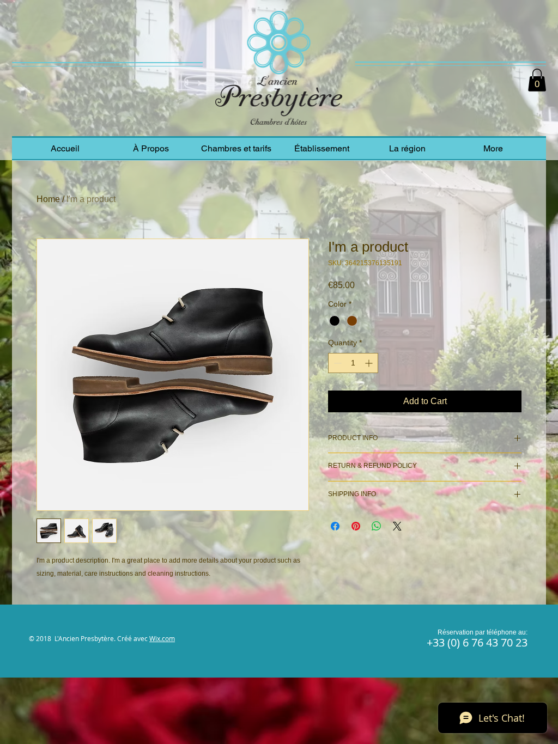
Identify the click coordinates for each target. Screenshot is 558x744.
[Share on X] (397, 526)
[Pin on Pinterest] (355, 526)
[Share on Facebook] (335, 526)
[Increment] (370, 363)
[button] (537, 80)
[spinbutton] (353, 363)
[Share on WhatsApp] (376, 526)
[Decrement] (336, 363)
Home (48, 199)
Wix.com (162, 638)
